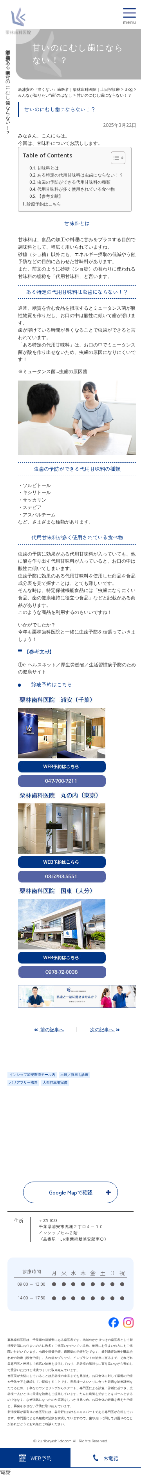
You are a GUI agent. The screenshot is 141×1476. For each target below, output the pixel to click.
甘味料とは (48, 168)
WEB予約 (41, 1458)
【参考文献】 (50, 196)
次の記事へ (102, 1029)
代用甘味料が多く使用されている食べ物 (76, 189)
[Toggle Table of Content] (114, 157)
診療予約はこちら (44, 204)
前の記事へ (51, 1029)
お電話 (110, 1458)
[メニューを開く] (129, 16)
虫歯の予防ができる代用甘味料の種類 (73, 182)
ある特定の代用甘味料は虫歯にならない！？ (80, 175)
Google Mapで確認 (70, 1192)
